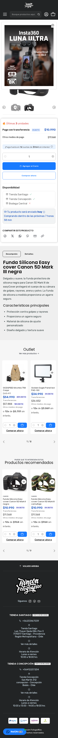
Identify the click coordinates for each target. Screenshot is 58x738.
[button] (14, 731)
